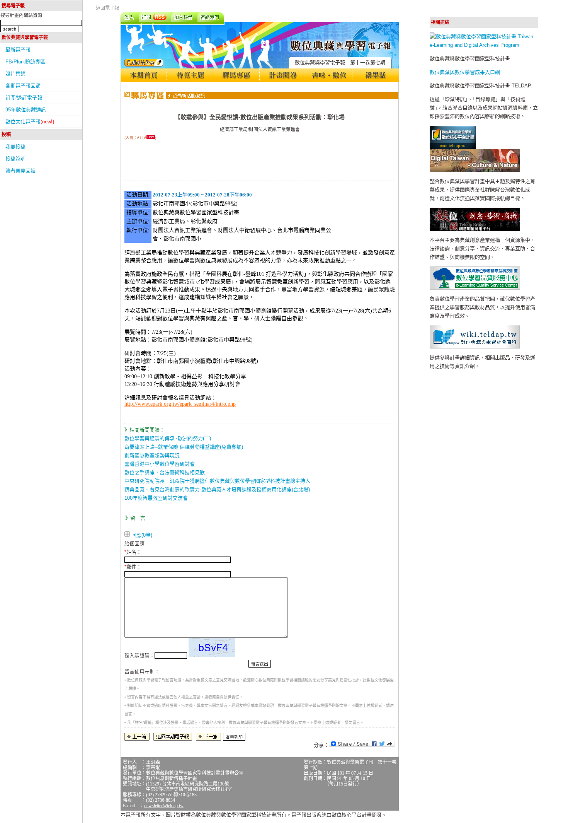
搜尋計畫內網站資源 (21, 15)
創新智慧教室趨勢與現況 (152, 455)
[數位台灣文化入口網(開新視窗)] (475, 170)
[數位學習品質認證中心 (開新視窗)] (475, 288)
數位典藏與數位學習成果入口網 (465, 72)
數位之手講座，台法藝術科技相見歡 (164, 472)
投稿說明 (15, 159)
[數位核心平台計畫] (453, 147)
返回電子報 (107, 8)
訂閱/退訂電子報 (23, 98)
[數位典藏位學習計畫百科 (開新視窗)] (475, 347)
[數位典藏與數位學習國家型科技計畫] (484, 45)
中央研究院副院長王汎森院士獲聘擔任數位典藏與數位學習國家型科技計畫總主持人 (217, 481)
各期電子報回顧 (23, 86)
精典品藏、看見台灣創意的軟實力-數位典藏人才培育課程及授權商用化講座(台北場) (217, 489)
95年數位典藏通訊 (25, 110)
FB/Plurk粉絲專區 (25, 62)
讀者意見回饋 (20, 171)
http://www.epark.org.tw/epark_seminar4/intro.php (180, 404)
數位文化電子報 (29, 122)
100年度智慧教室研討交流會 (156, 498)
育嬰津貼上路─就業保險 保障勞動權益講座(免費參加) (183, 447)
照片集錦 (15, 74)
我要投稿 (15, 147)
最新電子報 (18, 50)
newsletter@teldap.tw (164, 805)
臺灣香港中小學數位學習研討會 (159, 464)
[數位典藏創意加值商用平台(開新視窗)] (475, 229)
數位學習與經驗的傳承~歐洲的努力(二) (167, 438)
